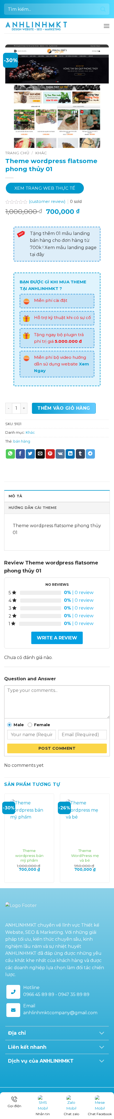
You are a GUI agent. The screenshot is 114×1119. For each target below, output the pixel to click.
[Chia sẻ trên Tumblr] (80, 454)
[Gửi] (103, 9)
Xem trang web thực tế (44, 188)
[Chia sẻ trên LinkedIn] (70, 454)
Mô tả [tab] (15, 496)
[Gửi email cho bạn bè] (40, 454)
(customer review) (47, 201)
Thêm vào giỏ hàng (63, 408)
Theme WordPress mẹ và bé (85, 855)
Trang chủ (17, 153)
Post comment (57, 748)
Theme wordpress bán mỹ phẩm (29, 855)
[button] (106, 26)
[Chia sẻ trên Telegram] (90, 454)
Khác (41, 153)
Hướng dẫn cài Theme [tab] (33, 508)
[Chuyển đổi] (102, 1034)
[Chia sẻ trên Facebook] (20, 454)
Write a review (57, 637)
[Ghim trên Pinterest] (50, 454)
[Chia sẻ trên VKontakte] (60, 454)
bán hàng (21, 441)
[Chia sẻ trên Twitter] (30, 454)
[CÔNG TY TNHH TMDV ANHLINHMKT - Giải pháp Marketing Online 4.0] (36, 26)
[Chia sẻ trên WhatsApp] (10, 454)
